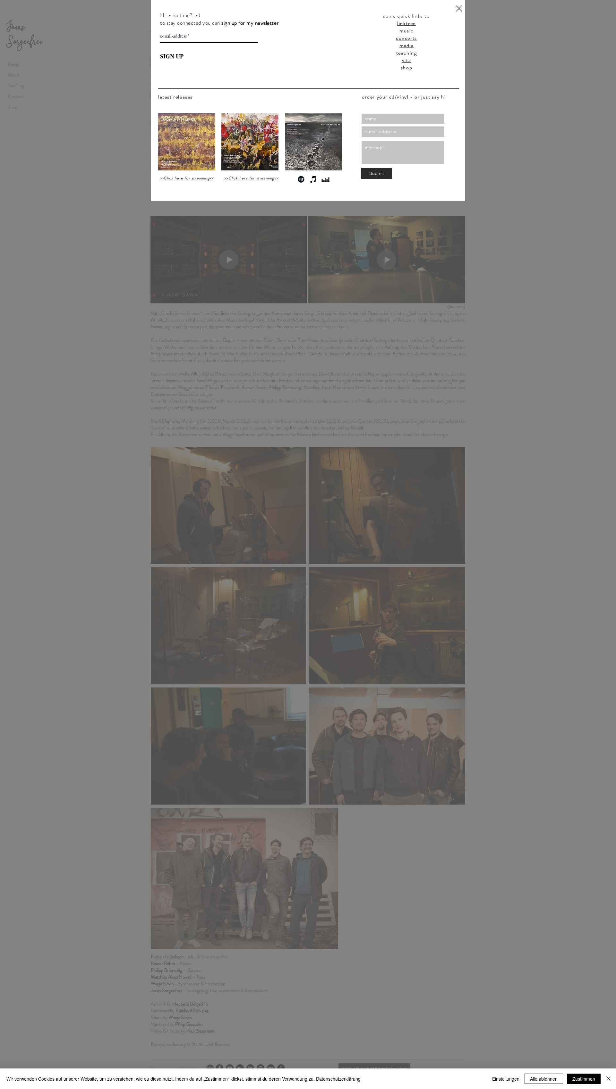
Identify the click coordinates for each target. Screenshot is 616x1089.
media (406, 45)
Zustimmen (583, 1079)
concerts (406, 38)
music (406, 30)
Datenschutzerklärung (338, 1079)
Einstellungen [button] (505, 1079)
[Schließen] (608, 1079)
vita (406, 60)
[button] (459, 8)
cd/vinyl (399, 96)
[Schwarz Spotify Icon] (301, 179)
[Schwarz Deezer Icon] (325, 179)
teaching (406, 52)
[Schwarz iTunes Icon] (313, 179)
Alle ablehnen (544, 1079)
